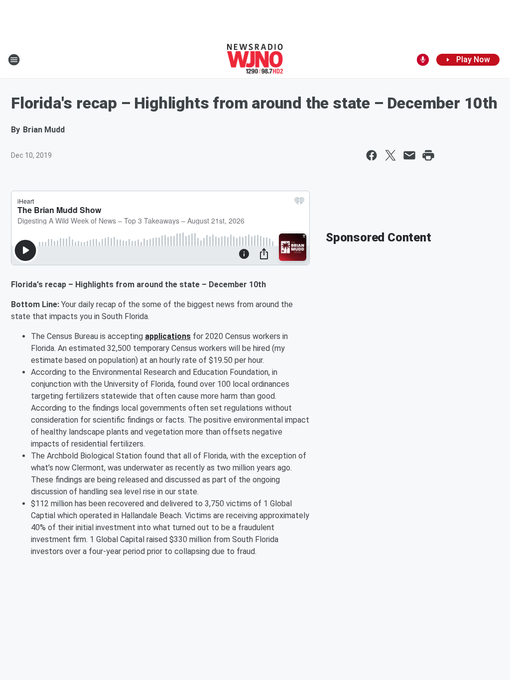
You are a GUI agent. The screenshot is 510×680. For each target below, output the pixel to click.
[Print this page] (428, 155)
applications (168, 336)
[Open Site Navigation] (14, 60)
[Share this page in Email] (409, 155)
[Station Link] (255, 60)
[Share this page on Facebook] (372, 155)
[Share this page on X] (390, 155)
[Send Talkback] (423, 60)
